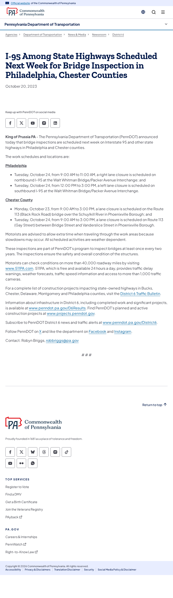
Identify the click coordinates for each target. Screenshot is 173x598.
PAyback (11, 517)
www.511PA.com (19, 268)
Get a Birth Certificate (21, 502)
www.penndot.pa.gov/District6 (130, 322)
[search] (153, 12)
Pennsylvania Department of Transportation (42, 24)
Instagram (122, 331)
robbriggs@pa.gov (62, 340)
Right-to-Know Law (19, 552)
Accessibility (13, 569)
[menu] (163, 12)
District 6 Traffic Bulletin (140, 293)
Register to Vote (17, 487)
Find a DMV (13, 494)
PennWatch (14, 544)
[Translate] (143, 12)
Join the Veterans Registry (24, 509)
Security (89, 569)
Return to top (152, 405)
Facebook (97, 331)
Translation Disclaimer (67, 569)
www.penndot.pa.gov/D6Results (57, 308)
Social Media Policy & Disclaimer (117, 569)
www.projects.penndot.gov (70, 313)
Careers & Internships (21, 537)
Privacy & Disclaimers (37, 569)
